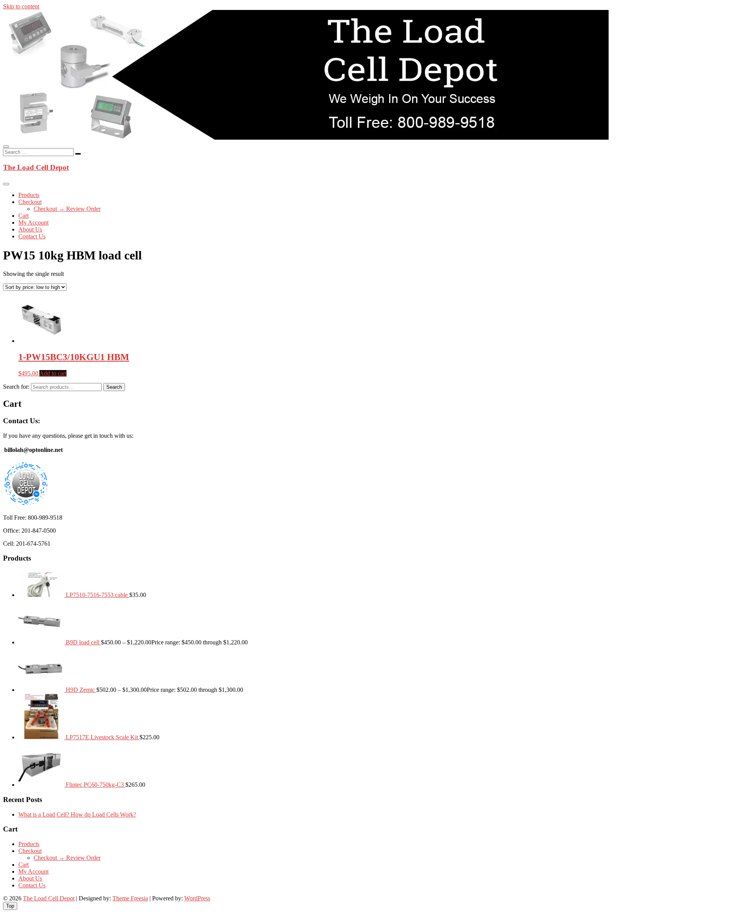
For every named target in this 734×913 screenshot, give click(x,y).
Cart (23, 215)
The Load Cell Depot (36, 167)
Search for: (16, 386)
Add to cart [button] (53, 373)
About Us (30, 229)
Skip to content (21, 6)
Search (114, 387)
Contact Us (31, 236)
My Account (33, 222)
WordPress (197, 898)
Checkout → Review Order (67, 208)
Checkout (30, 202)
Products (28, 195)
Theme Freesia (130, 898)
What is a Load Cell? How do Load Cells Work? (77, 814)
